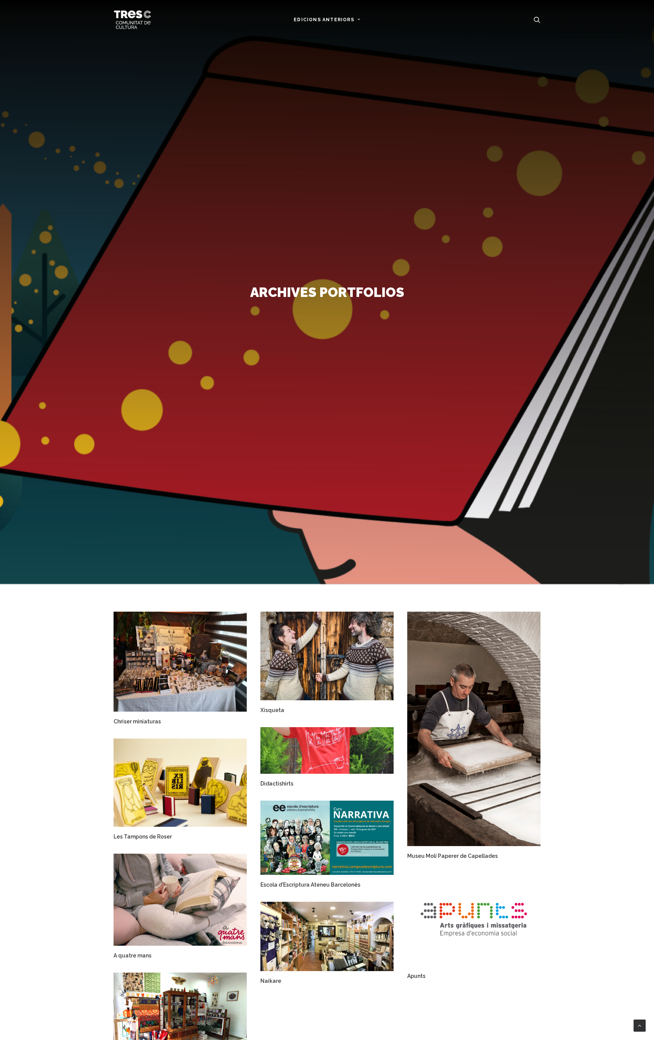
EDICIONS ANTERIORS (324, 19)
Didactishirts (276, 784)
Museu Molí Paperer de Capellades (452, 856)
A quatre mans (132, 956)
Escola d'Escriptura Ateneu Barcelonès (310, 885)
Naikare (270, 981)
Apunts (416, 976)
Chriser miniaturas (137, 721)
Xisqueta (272, 710)
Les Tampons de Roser (143, 837)
